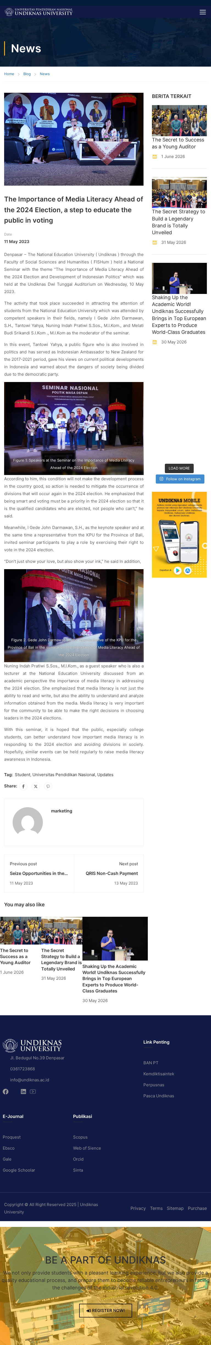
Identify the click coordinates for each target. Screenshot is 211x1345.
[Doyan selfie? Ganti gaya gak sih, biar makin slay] (194, 382)
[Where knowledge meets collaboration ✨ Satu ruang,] (165, 364)
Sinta (78, 1170)
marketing (61, 811)
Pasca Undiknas (158, 1095)
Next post (128, 863)
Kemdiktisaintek (158, 1073)
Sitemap (175, 1208)
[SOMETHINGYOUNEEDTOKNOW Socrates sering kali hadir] (194, 399)
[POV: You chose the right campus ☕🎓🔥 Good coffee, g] (194, 417)
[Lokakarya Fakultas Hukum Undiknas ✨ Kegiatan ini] (165, 417)
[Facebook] (23, 786)
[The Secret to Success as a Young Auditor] (20, 930)
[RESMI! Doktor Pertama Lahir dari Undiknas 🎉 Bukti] (194, 364)
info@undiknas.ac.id (29, 1079)
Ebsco (9, 1148)
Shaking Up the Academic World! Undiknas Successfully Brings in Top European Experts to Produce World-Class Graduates (113, 979)
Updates (105, 774)
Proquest (12, 1137)
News (45, 74)
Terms (156, 1208)
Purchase (197, 1208)
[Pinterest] (48, 786)
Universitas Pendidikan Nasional (63, 774)
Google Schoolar (19, 1170)
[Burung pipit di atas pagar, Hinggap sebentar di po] (194, 451)
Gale (7, 1159)
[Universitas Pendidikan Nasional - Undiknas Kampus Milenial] (38, 12)
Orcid (78, 1159)
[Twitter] (36, 786)
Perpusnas (153, 1084)
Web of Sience (87, 1148)
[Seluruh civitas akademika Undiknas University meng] (165, 434)
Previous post (23, 863)
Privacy (138, 1208)
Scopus (80, 1137)
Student (22, 774)
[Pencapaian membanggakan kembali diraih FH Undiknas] (194, 434)
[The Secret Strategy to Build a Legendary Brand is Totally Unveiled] (61, 930)
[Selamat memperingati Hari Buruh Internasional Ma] (165, 451)
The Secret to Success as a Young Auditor (15, 956)
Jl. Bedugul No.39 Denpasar (37, 1057)
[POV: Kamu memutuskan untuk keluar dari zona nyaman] (165, 382)
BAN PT (151, 1062)
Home (9, 74)
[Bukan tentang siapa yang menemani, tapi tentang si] (165, 399)
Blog (27, 74)
